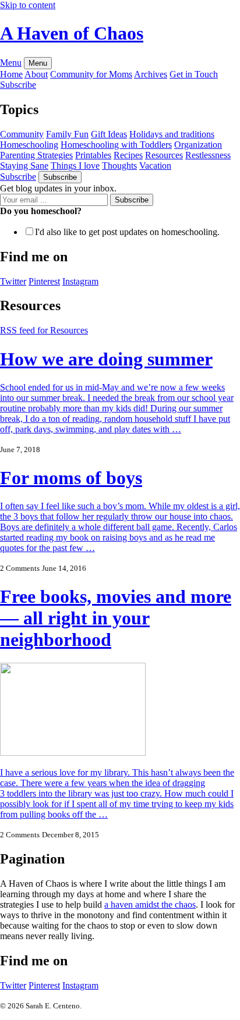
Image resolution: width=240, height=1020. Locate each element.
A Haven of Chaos (71, 33)
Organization (198, 145)
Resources (164, 155)
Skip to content (27, 5)
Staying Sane (24, 165)
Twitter (13, 985)
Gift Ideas (109, 134)
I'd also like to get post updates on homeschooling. (127, 232)
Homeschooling (29, 145)
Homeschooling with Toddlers (116, 145)
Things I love (75, 165)
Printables (93, 155)
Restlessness (208, 155)
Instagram (80, 985)
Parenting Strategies (36, 155)
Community (22, 134)
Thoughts (119, 165)
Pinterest (44, 985)
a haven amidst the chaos (150, 904)
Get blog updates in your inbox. (58, 188)
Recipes (128, 155)
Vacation (155, 165)
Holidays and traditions (171, 134)
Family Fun (67, 134)
